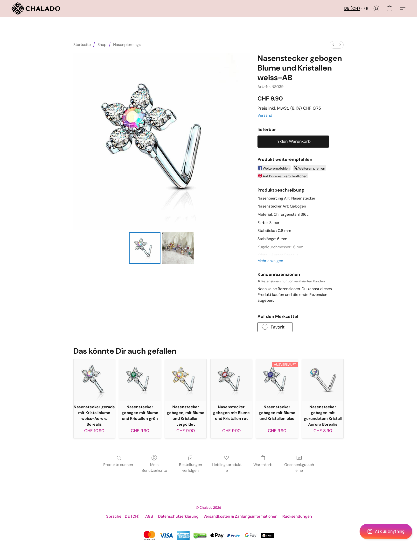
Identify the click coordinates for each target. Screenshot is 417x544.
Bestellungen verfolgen (190, 467)
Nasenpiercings (127, 44)
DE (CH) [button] (352, 8)
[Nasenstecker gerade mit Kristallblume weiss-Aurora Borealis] (94, 380)
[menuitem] (333, 44)
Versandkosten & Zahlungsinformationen (240, 516)
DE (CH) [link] (132, 516)
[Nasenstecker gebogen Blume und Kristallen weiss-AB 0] (144, 248)
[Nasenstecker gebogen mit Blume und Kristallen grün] (139, 380)
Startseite (82, 44)
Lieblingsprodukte (227, 467)
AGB (149, 516)
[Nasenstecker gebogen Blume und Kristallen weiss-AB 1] (178, 248)
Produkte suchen (118, 464)
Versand (264, 115)
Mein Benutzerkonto (154, 467)
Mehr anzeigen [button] (270, 260)
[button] (386, 531)
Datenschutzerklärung (178, 516)
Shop (101, 44)
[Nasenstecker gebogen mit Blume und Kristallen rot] (231, 380)
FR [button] (365, 8)
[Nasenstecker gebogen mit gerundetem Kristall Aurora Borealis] (322, 380)
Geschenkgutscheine (299, 467)
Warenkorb (262, 464)
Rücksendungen (297, 516)
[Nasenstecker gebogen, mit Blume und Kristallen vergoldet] (185, 380)
